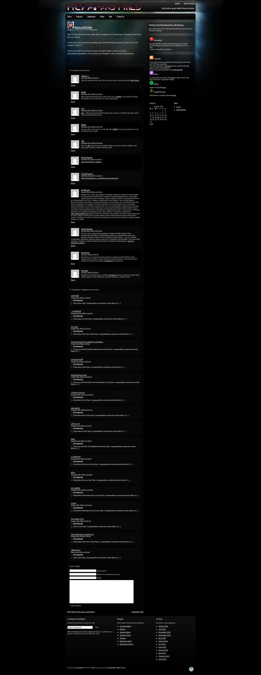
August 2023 (163, 650)
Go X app (74, 327)
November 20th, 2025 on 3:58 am (91, 110)
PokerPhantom (87, 174)
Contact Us (120, 16)
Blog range (135, 80)
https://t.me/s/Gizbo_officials (91, 162)
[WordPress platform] (191, 671)
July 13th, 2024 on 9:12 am (90, 78)
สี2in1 (73, 473)
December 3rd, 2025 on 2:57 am (81, 425)
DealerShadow (86, 158)
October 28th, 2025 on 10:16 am (81, 377)
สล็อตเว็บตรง (75, 550)
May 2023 (162, 653)
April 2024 (162, 647)
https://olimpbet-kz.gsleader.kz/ (82, 534)
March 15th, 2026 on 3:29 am (80, 552)
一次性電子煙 (76, 311)
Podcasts (79, 16)
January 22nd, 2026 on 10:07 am (91, 192)
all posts (168, 66)
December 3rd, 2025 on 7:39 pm (81, 441)
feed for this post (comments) (81, 612)
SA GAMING (75, 488)
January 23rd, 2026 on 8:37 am (81, 521)
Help (110, 16)
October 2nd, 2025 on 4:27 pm (81, 328)
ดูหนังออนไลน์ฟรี (77, 360)
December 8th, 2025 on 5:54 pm (81, 458)
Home (69, 16)
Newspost (93, 30)
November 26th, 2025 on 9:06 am (91, 143)
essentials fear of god (79, 375)
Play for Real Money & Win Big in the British (87, 342)
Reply (73, 85)
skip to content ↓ (190, 3)
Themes (123, 638)
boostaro (84, 271)
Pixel (93, 668)
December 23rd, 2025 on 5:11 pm (91, 175)
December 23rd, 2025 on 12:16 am (82, 490)
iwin (82, 109)
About (102, 16)
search (177, 3)
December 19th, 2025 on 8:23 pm (81, 474)
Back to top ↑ (121, 668)
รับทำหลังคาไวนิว (77, 519)
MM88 (83, 92)
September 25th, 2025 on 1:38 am (82, 313)
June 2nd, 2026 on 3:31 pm (90, 254)
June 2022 (162, 659)
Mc (70, 30)
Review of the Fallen (83, 27)
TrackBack (137, 612)
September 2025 (165, 635)
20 (158, 117)
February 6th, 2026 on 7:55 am (81, 536)
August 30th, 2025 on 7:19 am (80, 297)
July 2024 (162, 644)
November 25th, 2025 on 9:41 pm (81, 410)
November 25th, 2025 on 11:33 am (82, 394)
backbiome (85, 253)
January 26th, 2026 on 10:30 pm (91, 231)
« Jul (151, 124)
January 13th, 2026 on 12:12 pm (81, 505)
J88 (82, 141)
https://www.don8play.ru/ (80, 214)
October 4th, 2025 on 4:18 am (80, 343)
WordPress (81, 668)
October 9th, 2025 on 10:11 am (81, 361)
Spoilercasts (91, 16)
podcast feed (178, 70)
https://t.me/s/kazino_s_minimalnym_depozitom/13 (99, 178)
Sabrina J (85, 76)
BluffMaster (85, 190)
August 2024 (163, 641)
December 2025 (164, 632)
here (172, 78)
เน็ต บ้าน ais (75, 424)
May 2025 (162, 638)
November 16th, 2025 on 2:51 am (91, 94)
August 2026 (163, 626)
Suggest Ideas (125, 632)
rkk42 (73, 439)
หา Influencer (76, 457)
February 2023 (164, 656)
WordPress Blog (126, 641)
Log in (178, 107)
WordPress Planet (126, 644)
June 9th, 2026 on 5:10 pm (89, 272)
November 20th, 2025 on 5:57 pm (91, 126)
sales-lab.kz (75, 408)
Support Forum (125, 635)
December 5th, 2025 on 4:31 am (91, 159)
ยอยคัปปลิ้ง (75, 296)
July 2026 (162, 629)
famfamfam (112, 668)
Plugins (122, 629)
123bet (73, 503)
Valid (181, 110)
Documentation (125, 626)
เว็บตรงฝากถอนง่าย (78, 393)
